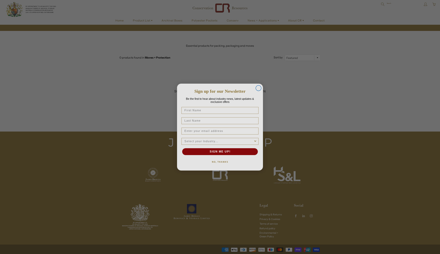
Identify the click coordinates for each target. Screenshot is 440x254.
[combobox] (219, 141)
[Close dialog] (258, 88)
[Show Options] (255, 141)
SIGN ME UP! (220, 151)
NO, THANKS (220, 162)
